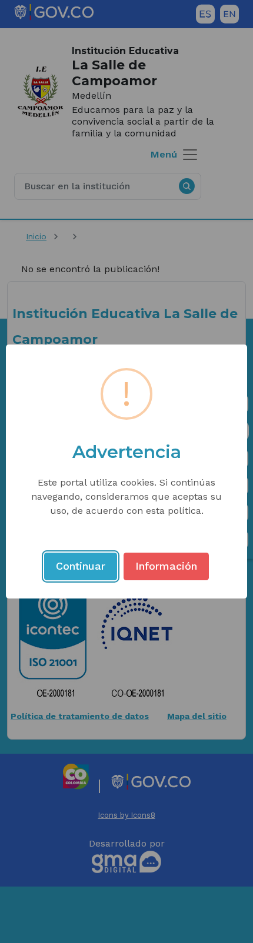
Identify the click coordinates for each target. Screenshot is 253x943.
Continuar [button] (80, 566)
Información (166, 566)
